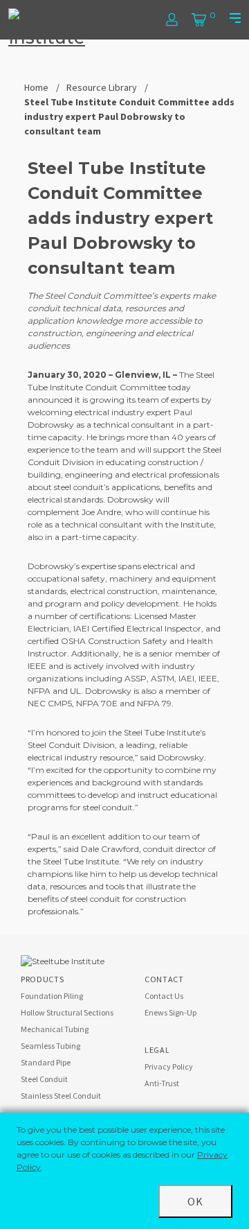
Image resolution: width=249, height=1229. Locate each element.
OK (195, 1201)
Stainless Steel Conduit (61, 1095)
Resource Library (101, 87)
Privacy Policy (169, 1066)
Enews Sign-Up (170, 1012)
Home (36, 87)
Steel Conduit (44, 1079)
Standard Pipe (46, 1062)
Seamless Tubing (50, 1045)
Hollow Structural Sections (67, 1012)
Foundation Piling (52, 996)
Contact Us (164, 996)
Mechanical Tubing (55, 1029)
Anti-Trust (162, 1083)
